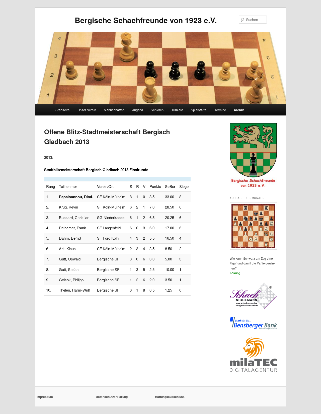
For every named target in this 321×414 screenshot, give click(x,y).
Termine (220, 109)
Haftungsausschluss (170, 396)
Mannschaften (114, 109)
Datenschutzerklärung (112, 396)
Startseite (62, 109)
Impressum (45, 396)
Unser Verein (86, 109)
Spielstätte (198, 109)
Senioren (157, 109)
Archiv (239, 109)
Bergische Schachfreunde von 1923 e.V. (146, 20)
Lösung (235, 273)
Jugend (137, 109)
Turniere (177, 109)
